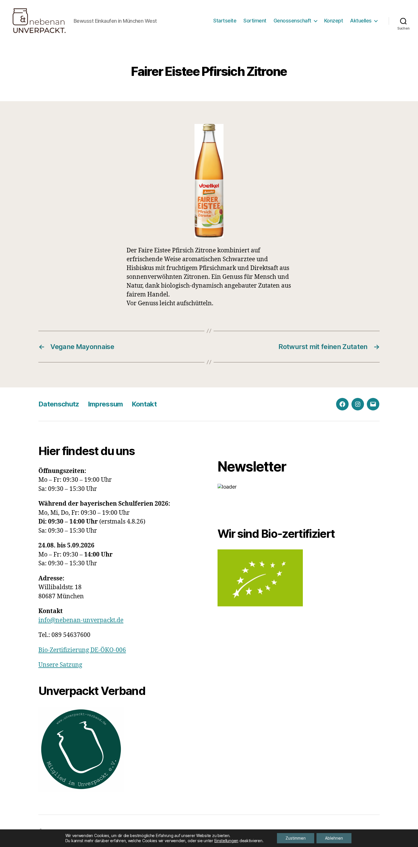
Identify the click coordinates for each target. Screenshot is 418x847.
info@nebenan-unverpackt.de (80, 620)
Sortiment (254, 21)
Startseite (224, 21)
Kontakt (144, 404)
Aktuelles (361, 21)
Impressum (105, 404)
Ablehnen (334, 838)
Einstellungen (226, 840)
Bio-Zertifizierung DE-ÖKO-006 (82, 650)
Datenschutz (58, 404)
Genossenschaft (292, 21)
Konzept (333, 21)
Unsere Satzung (60, 665)
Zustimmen (295, 838)
